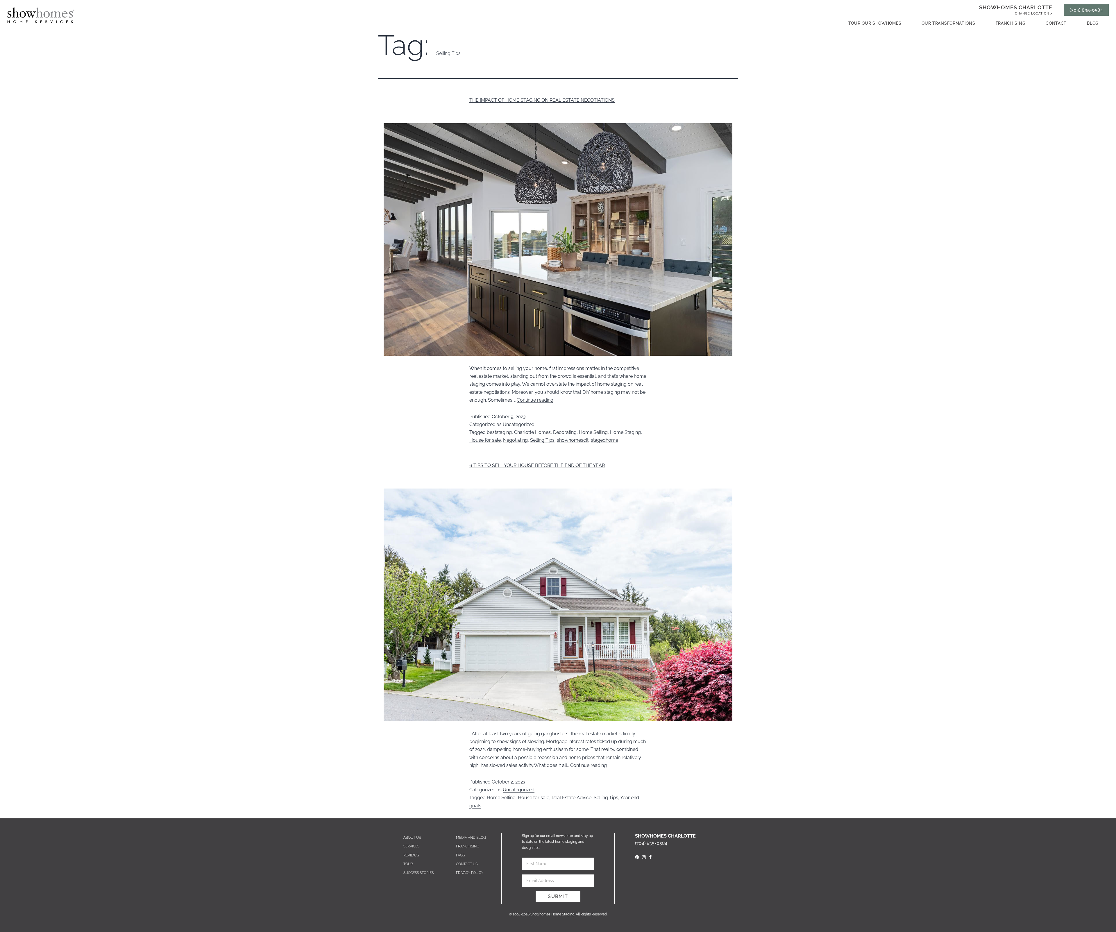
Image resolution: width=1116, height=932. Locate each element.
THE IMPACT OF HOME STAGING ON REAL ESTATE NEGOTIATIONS (542, 100)
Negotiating (515, 440)
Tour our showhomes (875, 23)
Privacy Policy (469, 873)
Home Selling (593, 432)
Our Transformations (948, 23)
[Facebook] (650, 857)
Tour (408, 864)
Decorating (565, 432)
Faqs (460, 855)
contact (1056, 23)
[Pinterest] (637, 857)
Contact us (466, 864)
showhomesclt (573, 440)
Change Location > (1033, 13)
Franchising (1011, 23)
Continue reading (535, 400)
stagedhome (604, 440)
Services (411, 846)
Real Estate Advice (571, 797)
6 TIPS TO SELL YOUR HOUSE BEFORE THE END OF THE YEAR (537, 465)
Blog (1093, 23)
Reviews (411, 855)
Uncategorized (518, 424)
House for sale (485, 440)
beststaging (499, 432)
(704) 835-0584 (1086, 10)
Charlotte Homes (532, 432)
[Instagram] (644, 857)
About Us (412, 838)
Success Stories (418, 873)
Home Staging (625, 432)
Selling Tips (542, 440)
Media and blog (471, 838)
